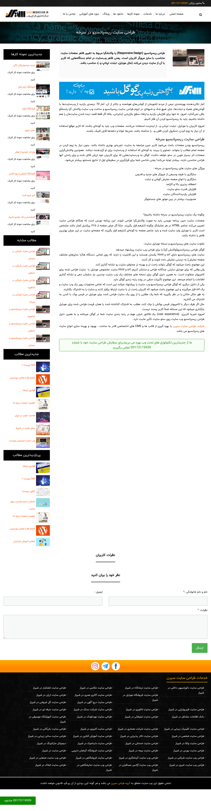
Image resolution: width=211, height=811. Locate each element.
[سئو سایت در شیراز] (43, 430)
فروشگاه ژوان (21, 116)
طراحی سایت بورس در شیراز (188, 751)
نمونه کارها (133, 14)
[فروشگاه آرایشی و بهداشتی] (43, 175)
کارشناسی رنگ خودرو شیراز (21, 224)
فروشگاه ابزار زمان (21, 94)
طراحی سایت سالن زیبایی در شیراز (47, 736)
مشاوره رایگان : (186, 3)
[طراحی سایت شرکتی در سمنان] (43, 252)
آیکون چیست (28, 491)
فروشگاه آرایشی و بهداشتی (21, 181)
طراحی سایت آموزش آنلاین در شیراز (92, 736)
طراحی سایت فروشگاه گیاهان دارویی (92, 751)
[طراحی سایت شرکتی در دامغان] (43, 266)
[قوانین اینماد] (43, 392)
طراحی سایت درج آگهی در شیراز (94, 702)
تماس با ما (69, 14)
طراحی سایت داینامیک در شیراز (94, 743)
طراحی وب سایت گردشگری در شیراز (138, 758)
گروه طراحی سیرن (120, 783)
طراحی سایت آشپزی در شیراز (96, 729)
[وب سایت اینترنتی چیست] (43, 442)
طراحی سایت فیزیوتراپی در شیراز (186, 709)
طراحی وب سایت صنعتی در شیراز (47, 758)
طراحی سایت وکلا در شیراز (189, 743)
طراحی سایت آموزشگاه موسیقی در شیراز (47, 719)
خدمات (147, 14)
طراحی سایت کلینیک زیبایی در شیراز (184, 729)
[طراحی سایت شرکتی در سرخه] (43, 295)
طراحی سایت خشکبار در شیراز (49, 688)
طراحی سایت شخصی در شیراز (188, 736)
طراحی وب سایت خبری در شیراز (186, 765)
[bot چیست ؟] (43, 367)
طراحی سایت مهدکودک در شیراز (94, 717)
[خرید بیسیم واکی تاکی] (43, 66)
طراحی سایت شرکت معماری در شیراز (138, 729)
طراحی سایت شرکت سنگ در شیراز (93, 709)
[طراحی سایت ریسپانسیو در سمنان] (43, 338)
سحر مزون (21, 137)
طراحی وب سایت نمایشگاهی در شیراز (94, 767)
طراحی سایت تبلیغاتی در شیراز (141, 717)
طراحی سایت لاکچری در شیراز (142, 709)
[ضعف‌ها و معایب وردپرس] (43, 379)
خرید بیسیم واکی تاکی (21, 72)
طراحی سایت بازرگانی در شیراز (49, 729)
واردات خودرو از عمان (21, 159)
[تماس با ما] (131, 91)
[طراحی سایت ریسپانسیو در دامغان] (43, 324)
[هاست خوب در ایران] (43, 417)
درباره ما (160, 14)
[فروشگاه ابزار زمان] (43, 90)
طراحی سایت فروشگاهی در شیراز (94, 758)
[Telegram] (105, 666)
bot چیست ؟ (28, 365)
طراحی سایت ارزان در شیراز (51, 695)
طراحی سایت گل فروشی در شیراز (48, 702)
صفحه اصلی (176, 14)
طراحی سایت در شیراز (54, 751)
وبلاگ (106, 14)
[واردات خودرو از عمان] (43, 153)
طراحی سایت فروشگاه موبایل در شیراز (140, 697)
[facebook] (116, 666)
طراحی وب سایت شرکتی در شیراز (186, 758)
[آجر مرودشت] (43, 197)
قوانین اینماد (28, 390)
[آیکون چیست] (43, 492)
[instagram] (95, 666)
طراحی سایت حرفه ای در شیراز (49, 709)
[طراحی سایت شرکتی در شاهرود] (43, 281)
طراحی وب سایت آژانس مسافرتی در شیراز (138, 767)
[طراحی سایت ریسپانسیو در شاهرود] (43, 309)
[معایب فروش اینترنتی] (43, 542)
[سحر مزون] (43, 134)
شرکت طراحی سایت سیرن (188, 326)
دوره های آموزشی (89, 14)
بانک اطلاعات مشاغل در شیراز (188, 717)
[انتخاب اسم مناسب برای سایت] (43, 502)
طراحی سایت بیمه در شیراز (143, 751)
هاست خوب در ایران (25, 415)
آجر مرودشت (21, 202)
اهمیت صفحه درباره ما (24, 403)
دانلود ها (118, 14)
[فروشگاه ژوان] (43, 112)
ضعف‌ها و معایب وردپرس (22, 377)
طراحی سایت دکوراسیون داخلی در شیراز (186, 690)
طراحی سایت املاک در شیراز (50, 765)
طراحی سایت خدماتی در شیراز (141, 743)
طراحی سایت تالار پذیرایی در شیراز (139, 736)
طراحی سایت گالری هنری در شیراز (93, 695)
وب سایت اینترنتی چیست (22, 440)
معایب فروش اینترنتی (24, 541)
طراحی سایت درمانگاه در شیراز (141, 688)
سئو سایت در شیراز (25, 428)
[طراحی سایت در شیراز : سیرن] (27, 13)
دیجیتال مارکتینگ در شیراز (51, 743)
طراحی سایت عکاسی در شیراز (96, 688)
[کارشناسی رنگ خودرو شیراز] (43, 219)
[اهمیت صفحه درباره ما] (43, 404)
